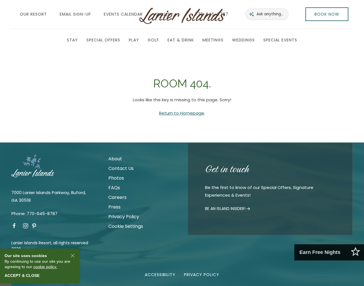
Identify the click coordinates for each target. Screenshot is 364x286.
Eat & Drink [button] (180, 40)
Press (114, 207)
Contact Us (121, 168)
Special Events (280, 40)
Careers (117, 197)
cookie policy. (45, 266)
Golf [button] (153, 40)
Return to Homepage (181, 113)
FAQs (114, 187)
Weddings (243, 40)
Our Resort (33, 14)
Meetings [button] (213, 40)
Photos (116, 178)
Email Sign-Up (75, 14)
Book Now (327, 14)
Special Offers (103, 40)
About (115, 158)
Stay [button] (72, 40)
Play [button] (134, 40)
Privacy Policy (123, 216)
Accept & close (22, 275)
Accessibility (160, 274)
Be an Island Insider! (225, 208)
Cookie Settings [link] (125, 226)
